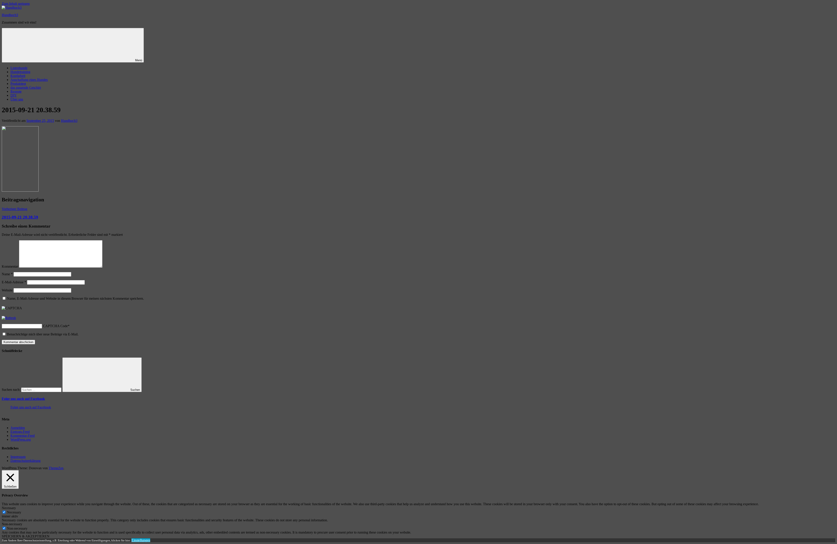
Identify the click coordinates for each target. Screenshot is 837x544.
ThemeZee (56, 468)
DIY (13, 95)
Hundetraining (20, 72)
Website (7, 290)
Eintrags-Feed (20, 432)
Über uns (16, 99)
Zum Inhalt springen (16, 3)
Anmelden (17, 428)
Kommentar (10, 266)
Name (7, 274)
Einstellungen (140, 540)
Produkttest (18, 83)
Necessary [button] (9, 508)
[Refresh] (9, 318)
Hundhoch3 (10, 15)
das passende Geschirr (25, 87)
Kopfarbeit (17, 76)
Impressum (18, 457)
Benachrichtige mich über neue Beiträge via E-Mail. (42, 334)
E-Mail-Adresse (14, 282)
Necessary (14, 512)
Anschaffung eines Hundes (29, 80)
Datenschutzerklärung (25, 460)
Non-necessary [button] (12, 524)
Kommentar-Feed (22, 435)
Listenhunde (18, 68)
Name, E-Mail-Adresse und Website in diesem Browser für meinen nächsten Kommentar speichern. (75, 298)
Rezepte (16, 91)
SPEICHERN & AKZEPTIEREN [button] (25, 536)
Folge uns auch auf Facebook (23, 399)
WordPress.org (20, 439)
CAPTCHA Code (55, 326)
